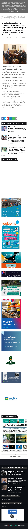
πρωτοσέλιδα (13, 456)
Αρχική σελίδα (4, 16)
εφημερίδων (19, 456)
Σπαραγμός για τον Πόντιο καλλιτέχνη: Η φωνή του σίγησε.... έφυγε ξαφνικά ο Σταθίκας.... (17, 480)
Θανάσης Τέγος (6, 37)
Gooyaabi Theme (14, 527)
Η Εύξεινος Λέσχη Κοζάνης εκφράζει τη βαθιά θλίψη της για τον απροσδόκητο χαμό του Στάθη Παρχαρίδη (17, 129)
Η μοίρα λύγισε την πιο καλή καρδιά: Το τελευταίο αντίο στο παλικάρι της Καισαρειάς (16, 473)
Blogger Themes (14, 525)
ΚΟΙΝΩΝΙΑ (10, 16)
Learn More (12, 11)
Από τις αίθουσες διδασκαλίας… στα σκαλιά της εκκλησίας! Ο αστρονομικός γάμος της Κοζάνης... (16, 488)
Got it (18, 11)
